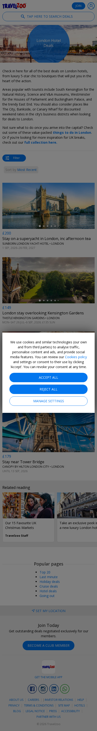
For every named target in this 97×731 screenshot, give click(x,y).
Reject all (48, 389)
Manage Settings (48, 401)
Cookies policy (76, 357)
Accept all (48, 377)
